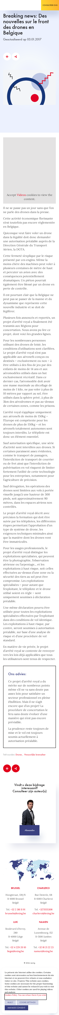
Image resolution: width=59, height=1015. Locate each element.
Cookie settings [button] (28, 1002)
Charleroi (43, 888)
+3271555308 (45, 909)
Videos (21, 195)
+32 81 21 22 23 (45, 947)
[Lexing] (12, 5)
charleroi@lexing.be (43, 913)
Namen (43, 922)
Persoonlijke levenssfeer (34, 754)
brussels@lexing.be (15, 913)
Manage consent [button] (16, 1007)
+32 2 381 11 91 (18, 909)
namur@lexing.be (43, 951)
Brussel (15, 888)
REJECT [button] (10, 1002)
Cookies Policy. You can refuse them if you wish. (25, 995)
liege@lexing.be (15, 951)
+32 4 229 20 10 (18, 947)
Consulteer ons (50, 5)
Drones (19, 754)
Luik (15, 922)
